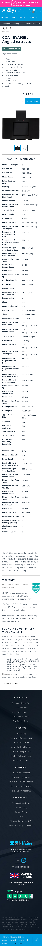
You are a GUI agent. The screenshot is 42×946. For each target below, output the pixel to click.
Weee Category (8, 532)
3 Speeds (6, 422)
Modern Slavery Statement (21, 825)
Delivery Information (21, 703)
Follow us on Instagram (21, 791)
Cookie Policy (21, 812)
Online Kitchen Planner (21, 747)
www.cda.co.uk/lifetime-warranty (24, 615)
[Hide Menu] (17, 10)
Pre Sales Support (21, 716)
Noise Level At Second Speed (8, 266)
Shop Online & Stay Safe (21, 821)
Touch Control (8, 435)
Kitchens (5, 18)
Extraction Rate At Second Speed (10, 205)
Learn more (18, 943)
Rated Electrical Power (8, 182)
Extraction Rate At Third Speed (10, 227)
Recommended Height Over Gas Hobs (9, 234)
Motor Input (7, 177)
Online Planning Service (21, 751)
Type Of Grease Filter (8, 416)
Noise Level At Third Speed (10, 275)
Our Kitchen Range (21, 721)
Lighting (5, 186)
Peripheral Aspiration (6, 426)
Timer (4, 314)
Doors (22, 18)
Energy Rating (8, 288)
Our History (21, 733)
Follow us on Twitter (21, 777)
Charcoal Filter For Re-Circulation (10, 293)
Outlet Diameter (9, 169)
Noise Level (7, 270)
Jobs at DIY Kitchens (21, 760)
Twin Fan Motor (9, 431)
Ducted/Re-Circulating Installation (7, 441)
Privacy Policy (21, 807)
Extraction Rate (9, 222)
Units (14, 18)
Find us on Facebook (21, 772)
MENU (3, 11)
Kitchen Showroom (21, 742)
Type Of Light (8, 210)
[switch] (34, 12)
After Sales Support (21, 712)
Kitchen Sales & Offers (21, 756)
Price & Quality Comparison (21, 738)
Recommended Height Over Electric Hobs (10, 242)
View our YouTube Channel (21, 782)
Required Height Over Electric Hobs (10, 249)
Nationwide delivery (11, 24)
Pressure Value (8, 200)
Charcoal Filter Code (10, 190)
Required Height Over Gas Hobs (9, 254)
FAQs (21, 816)
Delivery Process (21, 707)
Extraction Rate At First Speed (10, 196)
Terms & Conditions (21, 803)
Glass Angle (7, 218)
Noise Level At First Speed (10, 260)
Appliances (32, 18)
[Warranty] (36, 593)
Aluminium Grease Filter (9, 527)
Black (4, 302)
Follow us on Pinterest (21, 786)
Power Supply (8, 214)
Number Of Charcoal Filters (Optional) (10, 521)
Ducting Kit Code (9, 280)
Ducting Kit (7, 284)
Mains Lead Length (10, 165)
